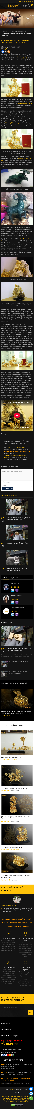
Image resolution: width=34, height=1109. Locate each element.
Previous (3, 705)
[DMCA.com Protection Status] (17, 1105)
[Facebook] (2, 51)
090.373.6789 (12, 1044)
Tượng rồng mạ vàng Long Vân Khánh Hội (14, 788)
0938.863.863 (19, 1074)
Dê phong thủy (16, 56)
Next (30, 705)
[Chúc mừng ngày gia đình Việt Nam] (17, 18)
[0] (30, 6)
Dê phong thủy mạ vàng (12, 123)
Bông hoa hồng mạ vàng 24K (11, 757)
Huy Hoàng (6, 49)
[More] (8, 51)
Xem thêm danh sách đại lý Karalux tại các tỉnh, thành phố (15, 1083)
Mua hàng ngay (18, 745)
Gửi (30, 1012)
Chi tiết (18, 740)
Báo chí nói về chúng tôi (26, 1)
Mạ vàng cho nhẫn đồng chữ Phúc (17, 543)
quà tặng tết (23, 58)
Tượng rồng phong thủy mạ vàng (11, 847)
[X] (5, 51)
